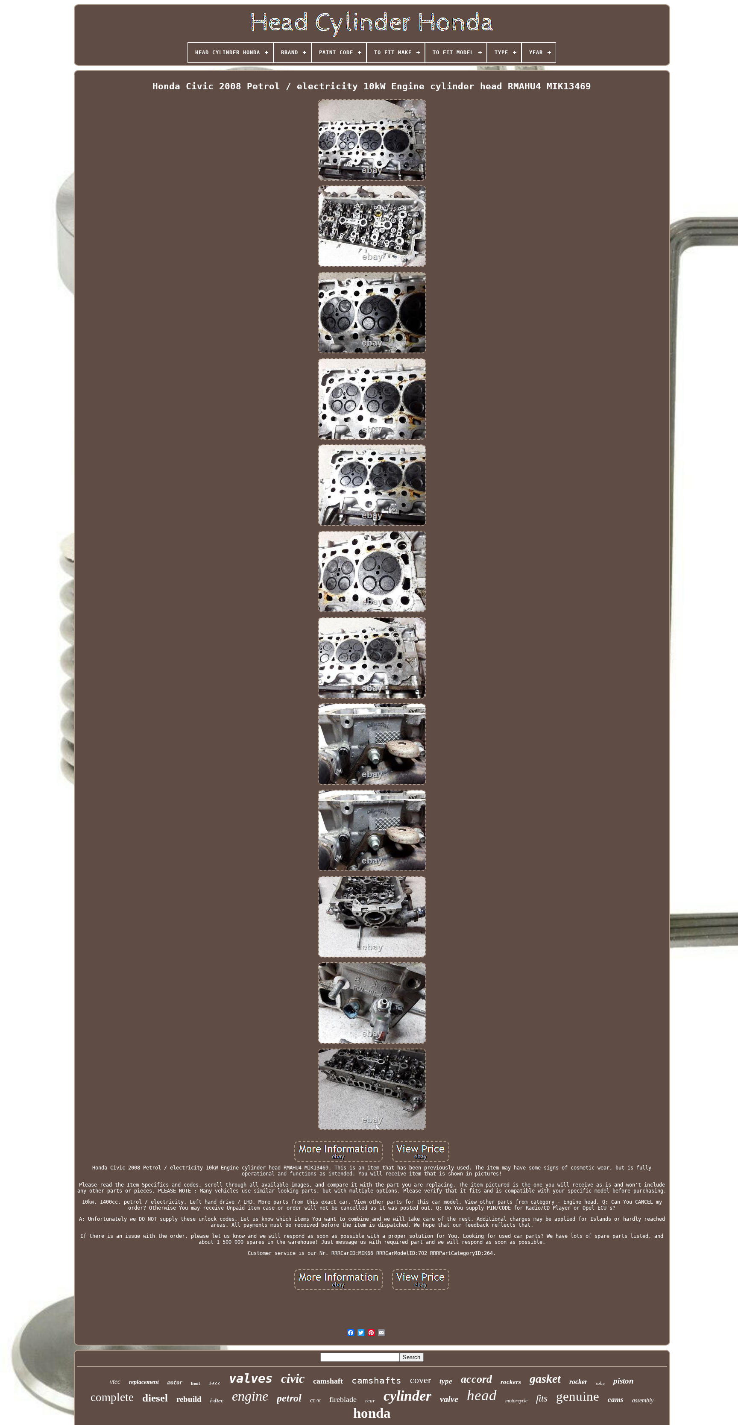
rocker (578, 1381)
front (195, 1383)
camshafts (376, 1380)
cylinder (407, 1396)
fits (542, 1398)
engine (250, 1396)
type (445, 1381)
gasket (545, 1378)
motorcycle (516, 1401)
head (482, 1395)
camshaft (328, 1381)
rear (370, 1400)
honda (372, 1413)
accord (476, 1379)
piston (623, 1380)
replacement (144, 1382)
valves (250, 1378)
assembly (642, 1400)
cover (420, 1380)
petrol (289, 1398)
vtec (115, 1381)
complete (112, 1397)
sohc (600, 1383)
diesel (155, 1398)
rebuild (189, 1399)
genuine (577, 1396)
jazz (214, 1383)
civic (293, 1378)
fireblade (343, 1399)
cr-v (315, 1400)
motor (174, 1383)
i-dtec (216, 1400)
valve (449, 1399)
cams (616, 1400)
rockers (511, 1381)
